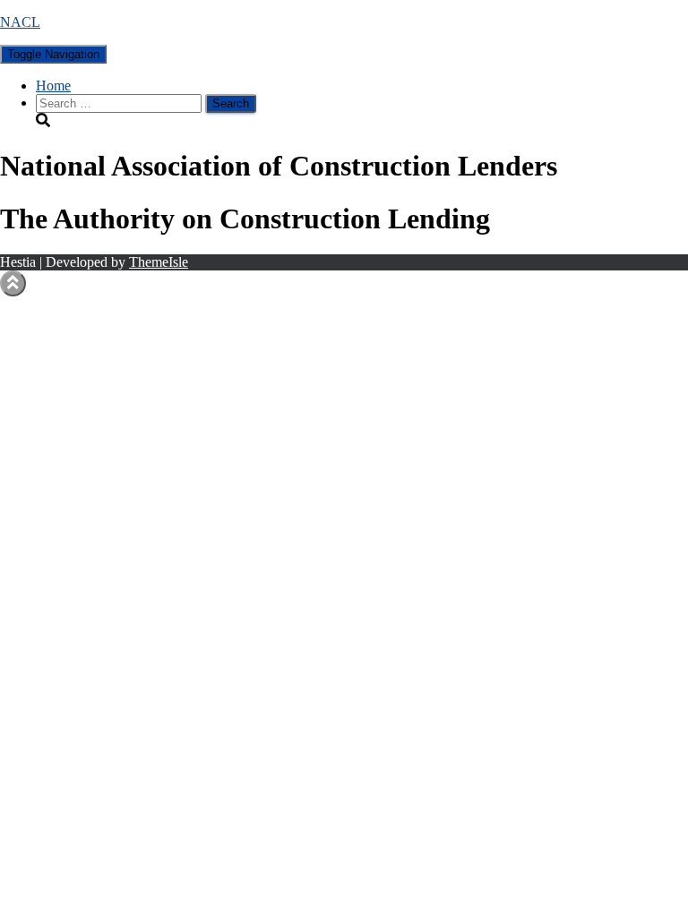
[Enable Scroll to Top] (13, 283)
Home (53, 85)
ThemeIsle (158, 262)
